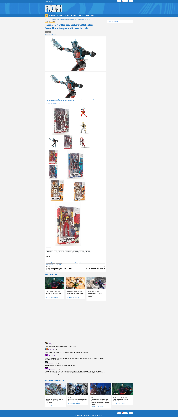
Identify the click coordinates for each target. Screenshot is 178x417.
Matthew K (56, 297)
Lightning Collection (69, 262)
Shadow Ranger (49, 264)
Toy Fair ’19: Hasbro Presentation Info (95, 267)
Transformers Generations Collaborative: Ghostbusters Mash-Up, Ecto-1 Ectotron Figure (59, 268)
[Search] (132, 15)
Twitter (80, 15)
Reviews (55, 291)
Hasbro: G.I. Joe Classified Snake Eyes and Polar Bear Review (95, 295)
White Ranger (58, 264)
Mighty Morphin (82, 262)
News (87, 262)
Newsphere (93, 415)
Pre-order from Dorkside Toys (53, 103)
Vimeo (92, 15)
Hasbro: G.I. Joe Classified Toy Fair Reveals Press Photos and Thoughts (54, 401)
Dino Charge (57, 262)
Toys (59, 291)
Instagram (52, 15)
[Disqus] (75, 321)
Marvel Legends (73, 291)
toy (54, 264)
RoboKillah (54, 34)
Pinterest (73, 15)
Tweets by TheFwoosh (113, 21)
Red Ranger (99, 262)
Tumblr (87, 15)
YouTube (66, 15)
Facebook (59, 15)
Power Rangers (52, 21)
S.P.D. (103, 262)
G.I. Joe (47, 291)
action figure (51, 262)
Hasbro (46, 21)
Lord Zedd (76, 262)
